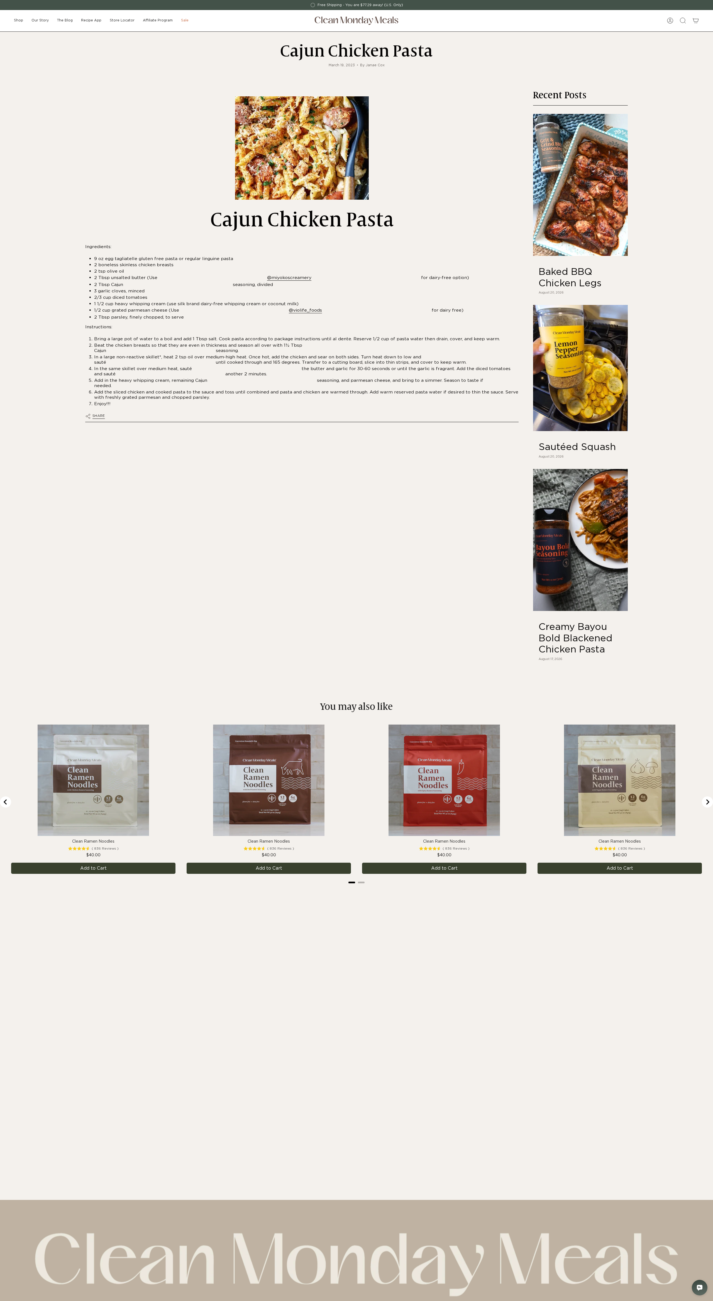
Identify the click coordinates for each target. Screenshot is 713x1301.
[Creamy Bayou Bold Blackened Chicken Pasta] (580, 540)
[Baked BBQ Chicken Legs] (580, 185)
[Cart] (695, 20)
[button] (18, 20)
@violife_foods (305, 310)
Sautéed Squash (577, 446)
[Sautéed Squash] (580, 368)
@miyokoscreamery (289, 277)
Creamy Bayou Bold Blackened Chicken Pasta (575, 638)
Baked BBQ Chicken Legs (570, 277)
